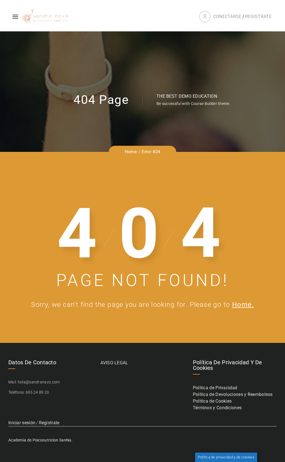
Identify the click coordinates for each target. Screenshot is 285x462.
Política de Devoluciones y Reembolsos (233, 394)
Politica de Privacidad (215, 387)
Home (131, 151)
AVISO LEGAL (114, 362)
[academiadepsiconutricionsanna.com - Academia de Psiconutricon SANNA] (45, 16)
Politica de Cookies (212, 401)
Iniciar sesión (21, 422)
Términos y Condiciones (217, 407)
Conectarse (227, 16)
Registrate (258, 16)
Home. (243, 304)
